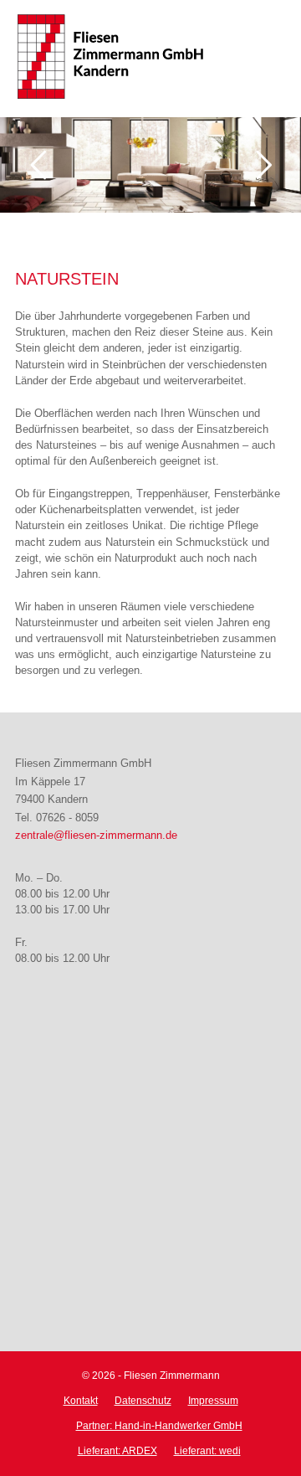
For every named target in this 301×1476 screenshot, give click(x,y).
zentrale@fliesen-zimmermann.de (96, 835)
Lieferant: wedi (207, 1451)
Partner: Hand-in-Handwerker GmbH (159, 1426)
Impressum (213, 1401)
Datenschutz (143, 1401)
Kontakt (81, 1401)
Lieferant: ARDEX (117, 1451)
